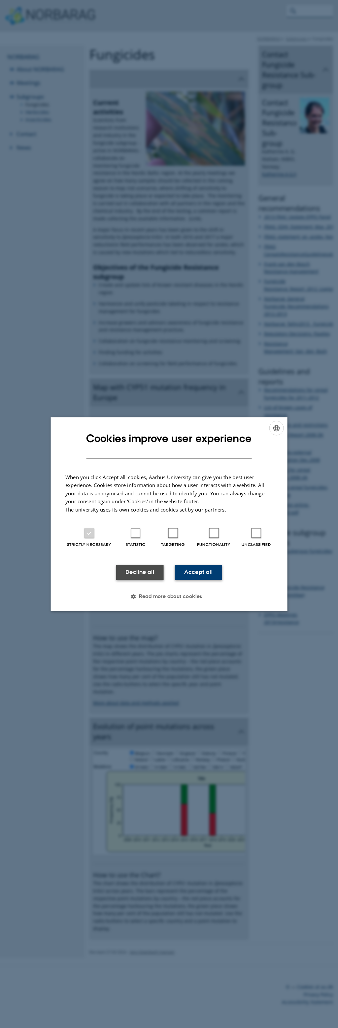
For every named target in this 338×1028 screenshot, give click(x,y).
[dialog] (169, 514)
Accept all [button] (198, 572)
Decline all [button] (139, 572)
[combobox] (276, 428)
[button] (169, 596)
